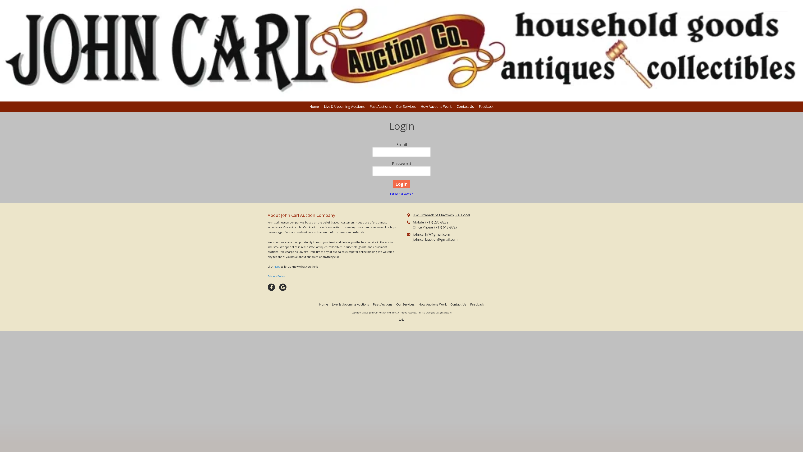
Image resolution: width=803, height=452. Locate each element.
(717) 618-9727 (445, 227)
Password (401, 163)
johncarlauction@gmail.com (435, 239)
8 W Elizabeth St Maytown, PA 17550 (441, 215)
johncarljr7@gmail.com (431, 234)
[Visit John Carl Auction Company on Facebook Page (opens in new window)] (271, 287)
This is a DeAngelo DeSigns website (434, 312)
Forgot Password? (401, 193)
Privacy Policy (276, 276)
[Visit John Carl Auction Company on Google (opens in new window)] (282, 287)
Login (401, 319)
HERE (277, 266)
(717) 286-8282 (436, 222)
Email (401, 144)
